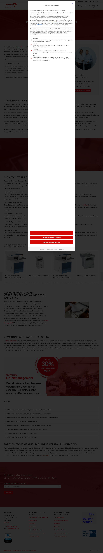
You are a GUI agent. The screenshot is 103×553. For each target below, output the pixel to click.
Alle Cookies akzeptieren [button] (51, 233)
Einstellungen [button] (39, 24)
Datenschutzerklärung (54, 21)
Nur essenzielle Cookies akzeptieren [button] (51, 237)
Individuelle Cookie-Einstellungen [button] (51, 242)
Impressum (61, 249)
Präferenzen (41, 249)
